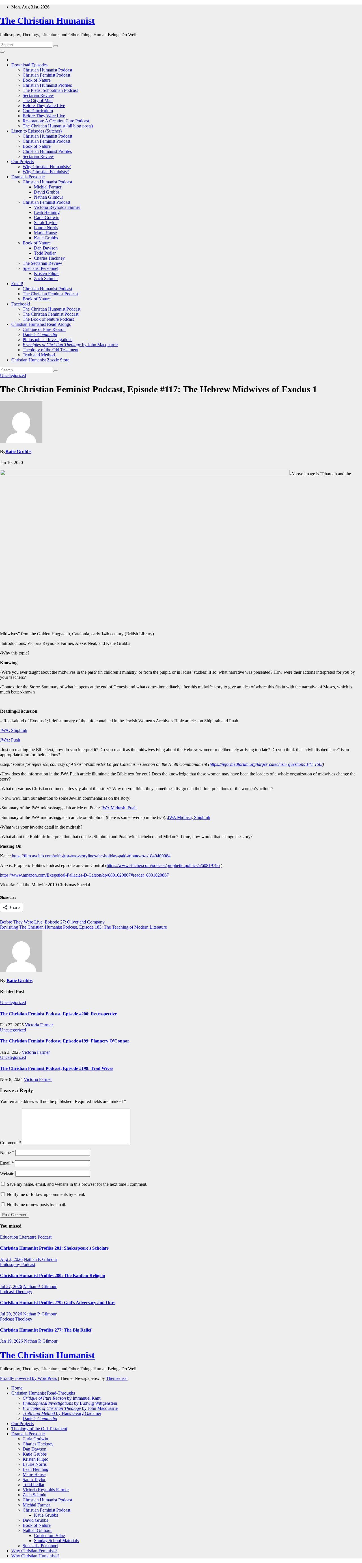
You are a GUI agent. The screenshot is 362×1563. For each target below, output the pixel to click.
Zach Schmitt (46, 278)
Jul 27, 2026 (11, 1286)
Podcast (44, 1237)
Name (7, 1152)
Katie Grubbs (46, 237)
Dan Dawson (46, 248)
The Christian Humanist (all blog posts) (58, 125)
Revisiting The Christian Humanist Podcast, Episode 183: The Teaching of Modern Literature (83, 927)
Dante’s (40, 334)
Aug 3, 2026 (11, 1259)
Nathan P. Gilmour (40, 1259)
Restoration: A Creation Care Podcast (56, 120)
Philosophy (10, 1264)
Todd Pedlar (45, 253)
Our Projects (22, 161)
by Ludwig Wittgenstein (70, 1403)
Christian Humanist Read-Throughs (43, 1393)
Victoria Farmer (39, 1024)
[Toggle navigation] (2, 52)
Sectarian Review (38, 95)
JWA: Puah (10, 740)
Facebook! (20, 304)
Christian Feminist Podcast (46, 75)
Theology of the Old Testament (50, 349)
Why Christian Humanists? (47, 166)
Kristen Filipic (46, 273)
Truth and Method (39, 354)
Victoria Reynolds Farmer (57, 207)
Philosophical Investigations (47, 339)
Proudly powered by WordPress (29, 1378)
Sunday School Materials (56, 1540)
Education (9, 1237)
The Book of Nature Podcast (48, 319)
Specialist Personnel (40, 268)
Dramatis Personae (28, 176)
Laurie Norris (46, 227)
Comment (10, 1142)
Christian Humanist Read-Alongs (41, 324)
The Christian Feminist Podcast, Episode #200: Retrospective (58, 1013)
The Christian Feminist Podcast (50, 293)
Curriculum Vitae (49, 1535)
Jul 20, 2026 (11, 1313)
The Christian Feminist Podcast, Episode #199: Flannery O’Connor (64, 1041)
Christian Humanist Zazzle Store (40, 359)
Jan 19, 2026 (11, 1341)
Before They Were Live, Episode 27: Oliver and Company (52, 922)
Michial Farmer (47, 187)
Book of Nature (37, 80)
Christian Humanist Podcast (47, 70)
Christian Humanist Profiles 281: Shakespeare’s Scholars (54, 1248)
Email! (17, 283)
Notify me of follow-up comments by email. (46, 1194)
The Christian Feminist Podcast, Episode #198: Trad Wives (56, 1068)
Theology (23, 1291)
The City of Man (38, 100)
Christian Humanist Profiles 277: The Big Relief (45, 1330)
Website (7, 1173)
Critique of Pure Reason (44, 329)
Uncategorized (13, 375)
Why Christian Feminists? (46, 171)
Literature (28, 1237)
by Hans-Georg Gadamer (62, 1413)
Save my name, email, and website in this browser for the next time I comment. (77, 1184)
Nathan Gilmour (48, 197)
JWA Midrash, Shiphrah (188, 817)
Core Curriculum (38, 110)
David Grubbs (46, 192)
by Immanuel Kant (61, 1398)
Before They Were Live (44, 105)
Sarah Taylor (45, 222)
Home (16, 1388)
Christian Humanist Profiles (47, 85)
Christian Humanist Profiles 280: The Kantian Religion (52, 1275)
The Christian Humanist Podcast (51, 309)
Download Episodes (29, 64)
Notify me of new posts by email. (36, 1204)
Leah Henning (47, 212)
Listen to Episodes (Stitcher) (36, 131)
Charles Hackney (49, 258)
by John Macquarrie (70, 344)
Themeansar (117, 1378)
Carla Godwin (46, 217)
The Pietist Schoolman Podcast (50, 90)
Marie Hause (45, 232)
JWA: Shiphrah (13, 730)
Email (7, 1163)
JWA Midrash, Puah (119, 807)
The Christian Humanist (47, 21)
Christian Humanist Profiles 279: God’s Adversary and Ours (57, 1302)
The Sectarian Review (42, 263)
